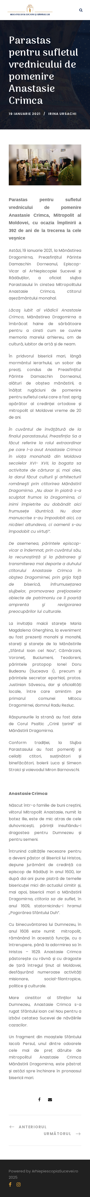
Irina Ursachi (62, 113)
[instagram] (18, 1184)
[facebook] (10, 1184)
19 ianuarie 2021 (24, 113)
